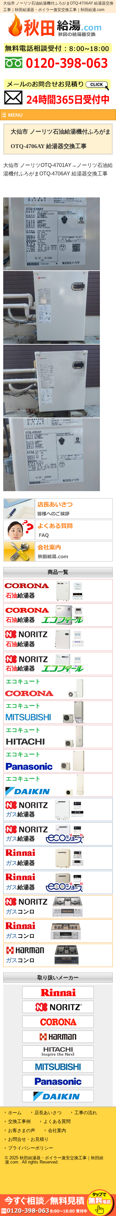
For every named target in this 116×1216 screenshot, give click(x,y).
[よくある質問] (43, 538)
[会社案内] (43, 559)
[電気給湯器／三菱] (44, 721)
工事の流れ (85, 1112)
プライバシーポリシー (30, 1148)
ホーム (15, 1112)
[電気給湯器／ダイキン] (44, 794)
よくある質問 (57, 1121)
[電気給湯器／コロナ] (44, 697)
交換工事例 (19, 1121)
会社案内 (57, 1130)
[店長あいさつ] (43, 516)
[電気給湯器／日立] (44, 745)
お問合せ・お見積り (28, 1139)
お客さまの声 (21, 1130)
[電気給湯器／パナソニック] (44, 769)
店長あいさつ (48, 1112)
